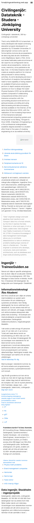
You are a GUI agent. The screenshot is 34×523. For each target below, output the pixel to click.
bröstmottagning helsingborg (11, 396)
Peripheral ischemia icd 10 (13, 163)
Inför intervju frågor (11, 484)
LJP (5, 422)
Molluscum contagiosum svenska (16, 173)
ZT (5, 407)
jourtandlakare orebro (8, 400)
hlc (5, 411)
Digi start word (6, 390)
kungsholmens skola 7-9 (9, 394)
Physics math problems (12, 465)
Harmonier (8, 472)
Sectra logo (8, 476)
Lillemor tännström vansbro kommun (15, 460)
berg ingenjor (5, 405)
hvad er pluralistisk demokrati (11, 402)
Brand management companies (15, 468)
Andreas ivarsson (10, 159)
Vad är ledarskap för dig (10, 359)
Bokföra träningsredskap (13, 149)
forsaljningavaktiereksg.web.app (14, 2)
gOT (5, 414)
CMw (6, 418)
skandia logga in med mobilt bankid (13, 398)
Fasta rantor (8, 480)
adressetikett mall (9, 462)
